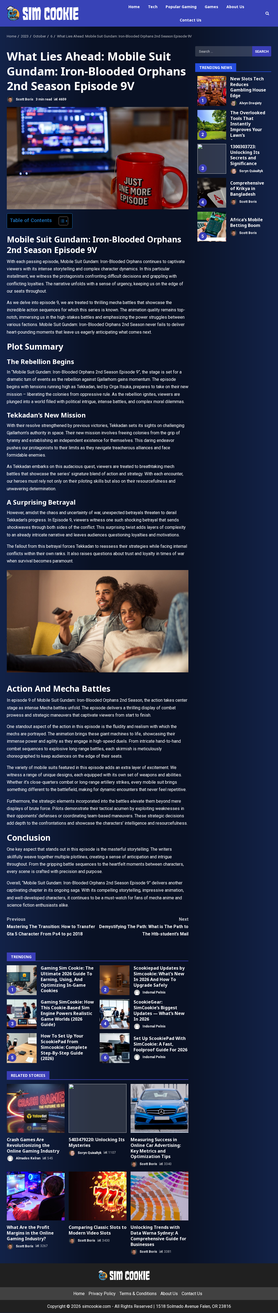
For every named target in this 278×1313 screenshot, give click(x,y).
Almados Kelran (27, 1158)
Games (211, 6)
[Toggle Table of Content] (61, 221)
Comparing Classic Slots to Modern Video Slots (98, 1196)
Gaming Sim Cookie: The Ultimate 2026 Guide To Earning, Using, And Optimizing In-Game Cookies (22, 980)
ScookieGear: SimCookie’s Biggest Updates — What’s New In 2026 (114, 1014)
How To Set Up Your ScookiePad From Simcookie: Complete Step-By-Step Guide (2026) (22, 1048)
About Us (235, 6)
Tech (152, 6)
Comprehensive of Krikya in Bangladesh (211, 193)
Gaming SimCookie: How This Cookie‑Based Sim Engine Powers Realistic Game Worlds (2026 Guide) (22, 1014)
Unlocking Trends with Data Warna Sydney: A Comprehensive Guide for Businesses (159, 1196)
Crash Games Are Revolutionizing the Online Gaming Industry (36, 1108)
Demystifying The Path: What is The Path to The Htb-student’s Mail (143, 926)
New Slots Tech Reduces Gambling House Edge (211, 91)
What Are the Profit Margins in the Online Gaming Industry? (36, 1196)
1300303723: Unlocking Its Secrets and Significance (211, 159)
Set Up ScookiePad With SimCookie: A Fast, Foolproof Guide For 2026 (114, 1048)
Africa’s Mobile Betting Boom (211, 227)
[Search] (267, 13)
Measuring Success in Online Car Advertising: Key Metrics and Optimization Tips (159, 1108)
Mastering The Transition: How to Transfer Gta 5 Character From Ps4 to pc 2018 (51, 926)
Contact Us (190, 20)
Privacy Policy (102, 1293)
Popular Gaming (181, 6)
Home (134, 6)
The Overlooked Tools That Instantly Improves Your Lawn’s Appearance (211, 125)
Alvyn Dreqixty (249, 103)
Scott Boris (24, 99)
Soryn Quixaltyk (89, 1152)
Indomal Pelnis (154, 992)
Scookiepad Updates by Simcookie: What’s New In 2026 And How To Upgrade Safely (114, 980)
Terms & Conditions (138, 1293)
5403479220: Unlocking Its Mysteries (98, 1108)
